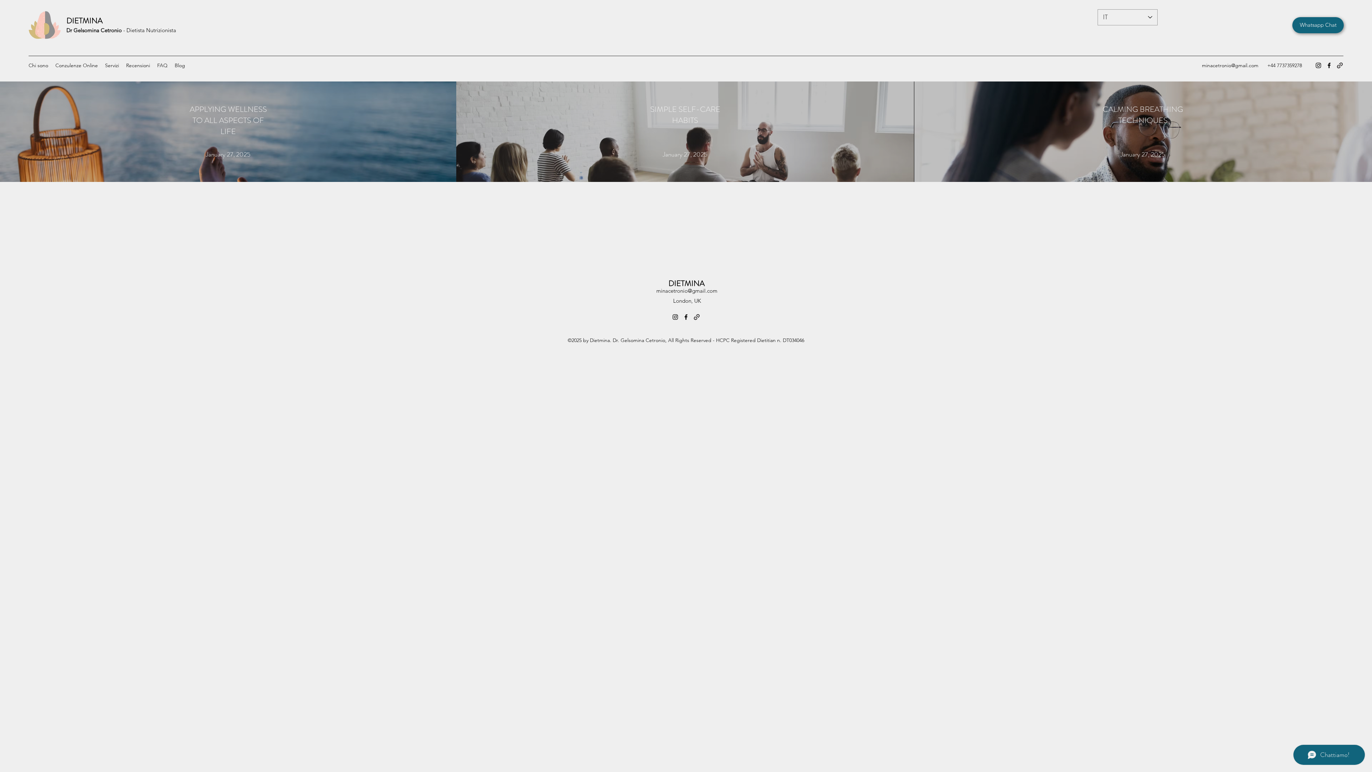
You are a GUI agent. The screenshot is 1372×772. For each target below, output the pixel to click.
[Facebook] (1329, 65)
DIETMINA (84, 20)
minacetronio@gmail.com (1230, 65)
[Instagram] (1318, 65)
